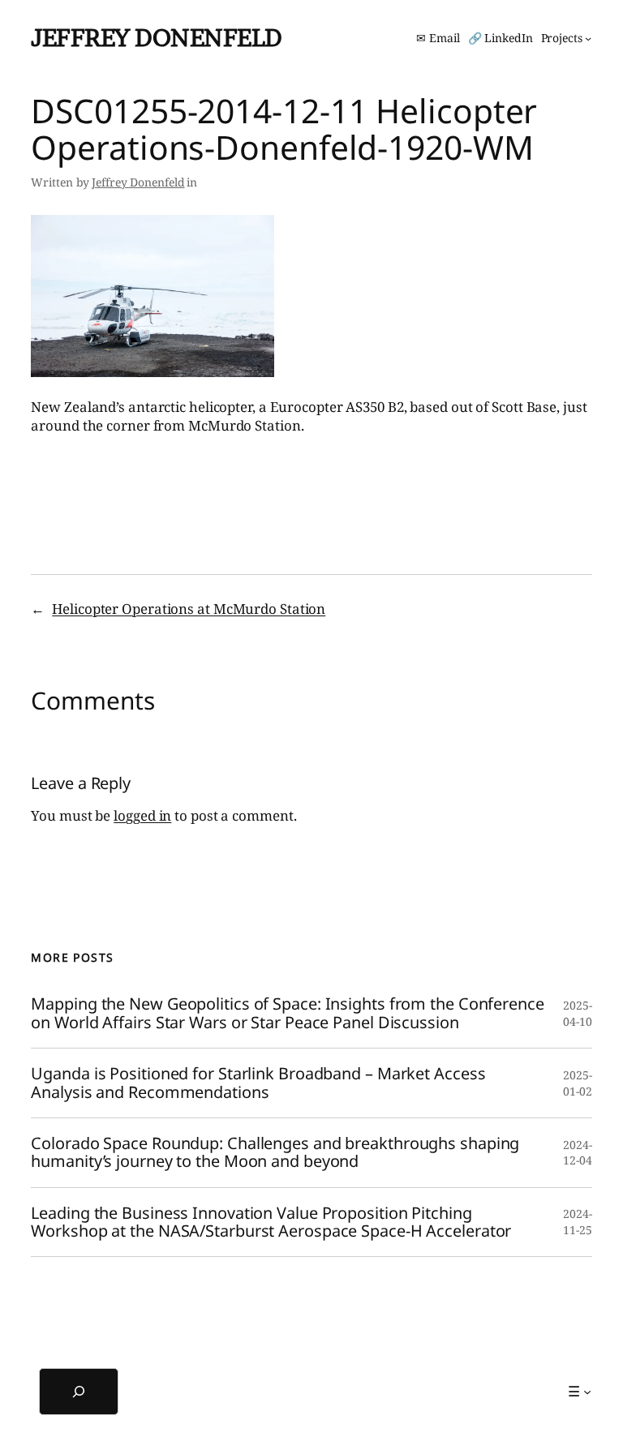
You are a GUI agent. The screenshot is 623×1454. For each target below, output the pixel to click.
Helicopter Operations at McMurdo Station (188, 608)
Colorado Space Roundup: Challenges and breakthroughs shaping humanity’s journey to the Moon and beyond (275, 1152)
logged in (142, 815)
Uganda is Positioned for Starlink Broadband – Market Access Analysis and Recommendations (258, 1083)
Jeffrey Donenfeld (156, 37)
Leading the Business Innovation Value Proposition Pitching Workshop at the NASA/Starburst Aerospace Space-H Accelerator (271, 1222)
